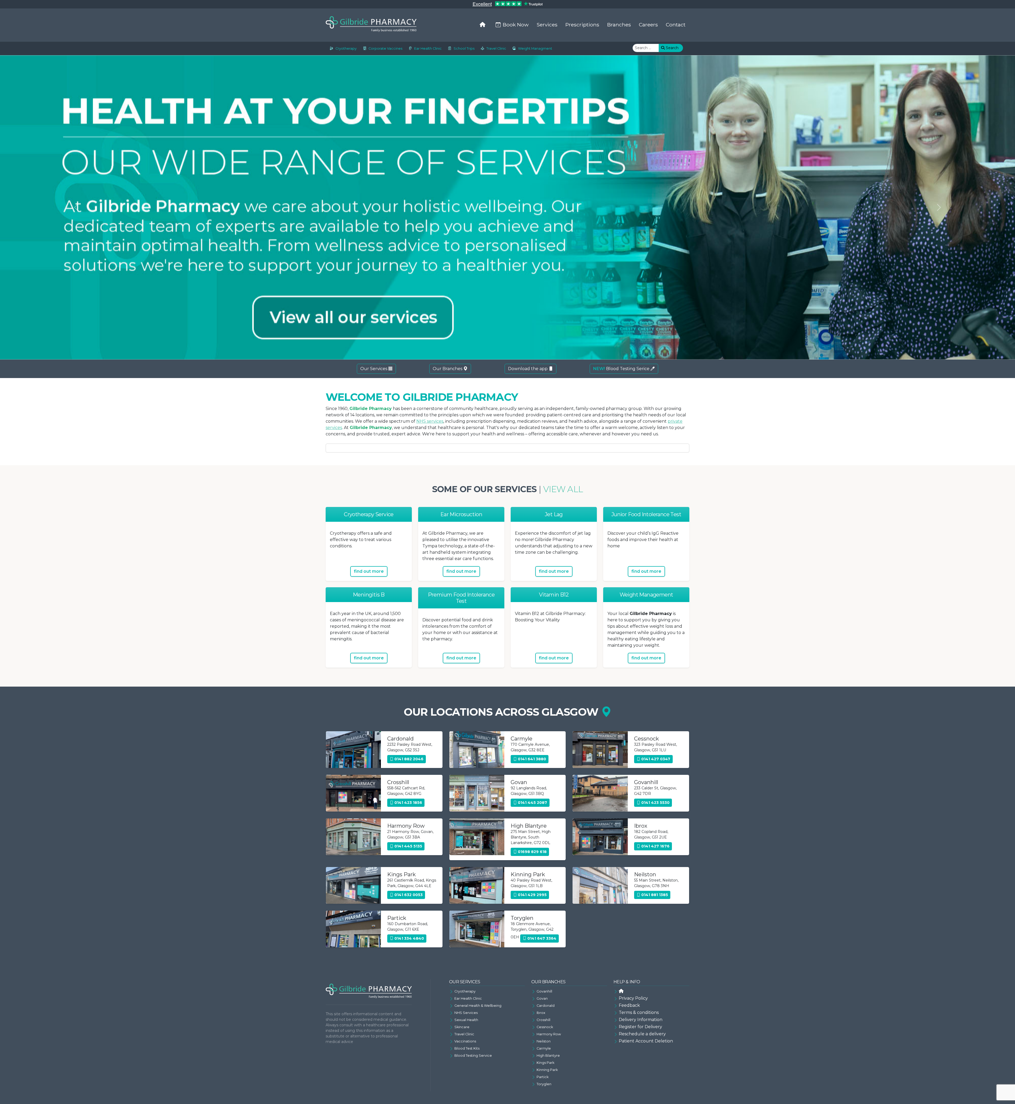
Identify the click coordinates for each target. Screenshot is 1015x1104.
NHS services (429, 421)
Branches (619, 24)
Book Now (516, 24)
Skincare (461, 1027)
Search (672, 47)
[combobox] (646, 48)
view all (563, 489)
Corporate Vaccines (385, 48)
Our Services (374, 368)
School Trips (464, 48)
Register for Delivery (640, 1026)
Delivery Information (640, 1019)
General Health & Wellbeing (477, 1006)
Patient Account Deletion (646, 1041)
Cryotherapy (346, 48)
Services (547, 24)
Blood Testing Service (473, 1056)
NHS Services (466, 1013)
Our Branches (448, 368)
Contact (675, 24)
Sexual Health (466, 1020)
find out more (369, 571)
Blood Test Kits (466, 1048)
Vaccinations (465, 1041)
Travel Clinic (496, 48)
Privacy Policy (633, 998)
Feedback (629, 1005)
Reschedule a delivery (642, 1033)
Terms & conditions (639, 1012)
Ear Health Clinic (428, 48)
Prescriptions (582, 24)
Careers (648, 24)
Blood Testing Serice (621, 368)
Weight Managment (535, 48)
